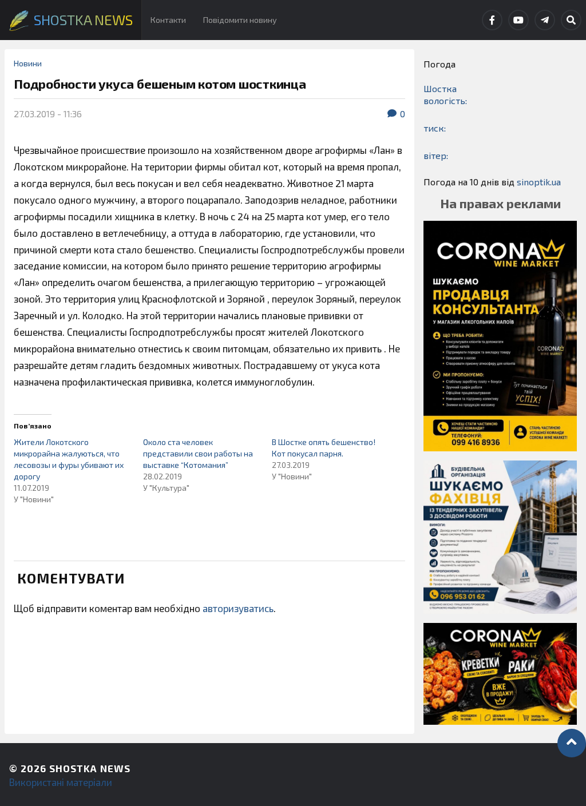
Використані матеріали (60, 782)
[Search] (571, 20)
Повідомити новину (240, 20)
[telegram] (544, 20)
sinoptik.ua (539, 181)
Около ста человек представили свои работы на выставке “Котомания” (198, 453)
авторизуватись (238, 608)
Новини (28, 63)
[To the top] (571, 743)
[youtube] (518, 20)
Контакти (168, 20)
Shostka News (89, 768)
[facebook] (492, 20)
